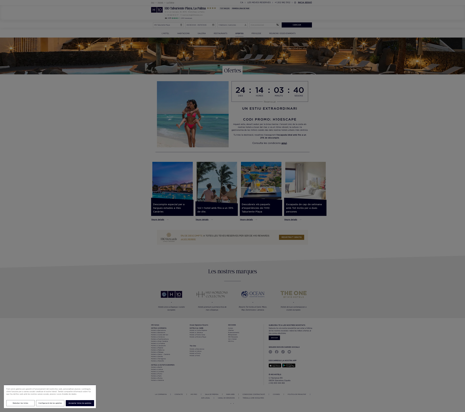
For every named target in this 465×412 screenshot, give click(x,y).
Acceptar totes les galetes (80, 403)
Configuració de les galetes (50, 403)
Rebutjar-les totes (20, 403)
